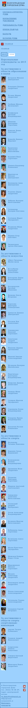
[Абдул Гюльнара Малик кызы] (3, 262)
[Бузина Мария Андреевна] (3, 97)
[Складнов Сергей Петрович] (3, 611)
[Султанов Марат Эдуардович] (3, 220)
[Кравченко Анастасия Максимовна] (3, 150)
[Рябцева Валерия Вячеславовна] (3, 203)
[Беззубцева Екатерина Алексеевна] (3, 271)
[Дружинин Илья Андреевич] (3, 471)
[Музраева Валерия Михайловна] (3, 367)
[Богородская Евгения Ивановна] (3, 288)
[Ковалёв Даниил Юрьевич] (3, 141)
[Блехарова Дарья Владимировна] (3, 280)
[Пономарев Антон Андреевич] (3, 585)
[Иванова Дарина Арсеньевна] (3, 350)
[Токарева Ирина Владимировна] (3, 420)
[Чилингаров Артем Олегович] (3, 246)
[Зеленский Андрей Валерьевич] (3, 506)
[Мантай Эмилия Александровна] (3, 358)
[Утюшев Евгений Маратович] (3, 658)
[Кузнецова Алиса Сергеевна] (3, 541)
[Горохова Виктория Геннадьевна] (3, 306)
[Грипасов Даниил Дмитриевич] (3, 315)
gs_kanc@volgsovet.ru (11, 696)
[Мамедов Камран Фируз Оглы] (3, 558)
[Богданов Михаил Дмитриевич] (3, 80)
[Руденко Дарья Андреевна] (3, 194)
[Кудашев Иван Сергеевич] (3, 159)
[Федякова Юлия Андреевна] (3, 229)
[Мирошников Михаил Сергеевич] (3, 567)
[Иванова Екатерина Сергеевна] (3, 124)
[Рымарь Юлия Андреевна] (3, 394)
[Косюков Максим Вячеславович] (3, 523)
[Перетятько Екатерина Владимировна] (3, 376)
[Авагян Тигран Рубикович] (3, 631)
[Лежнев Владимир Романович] (3, 167)
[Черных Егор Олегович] (3, 238)
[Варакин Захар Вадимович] (3, 453)
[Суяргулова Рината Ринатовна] (3, 649)
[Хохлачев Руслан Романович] (3, 429)
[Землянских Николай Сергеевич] (3, 332)
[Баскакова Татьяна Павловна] (3, 444)
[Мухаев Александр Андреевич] (3, 576)
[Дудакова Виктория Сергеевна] (3, 479)
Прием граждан (10, 29)
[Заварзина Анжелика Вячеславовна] (3, 497)
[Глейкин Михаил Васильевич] (3, 106)
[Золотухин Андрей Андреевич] (3, 341)
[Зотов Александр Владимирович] (3, 514)
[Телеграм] (24, 690)
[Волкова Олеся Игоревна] (3, 297)
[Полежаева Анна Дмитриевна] (3, 185)
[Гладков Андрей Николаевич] (3, 640)
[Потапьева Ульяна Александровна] (3, 602)
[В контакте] (24, 686)
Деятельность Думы (13, 25)
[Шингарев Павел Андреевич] (3, 666)
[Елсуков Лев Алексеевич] (3, 323)
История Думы (10, 38)
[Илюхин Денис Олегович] (3, 132)
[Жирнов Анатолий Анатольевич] (3, 488)
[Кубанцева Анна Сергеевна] (3, 532)
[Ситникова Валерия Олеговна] (3, 211)
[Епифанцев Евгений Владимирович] (3, 115)
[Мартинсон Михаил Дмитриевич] (3, 176)
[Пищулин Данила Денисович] (3, 385)
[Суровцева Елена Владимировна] (3, 411)
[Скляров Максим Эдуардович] (3, 402)
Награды (7, 34)
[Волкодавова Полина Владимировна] (3, 462)
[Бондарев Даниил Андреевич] (3, 88)
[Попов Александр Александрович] (3, 593)
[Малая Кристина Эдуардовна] (3, 549)
